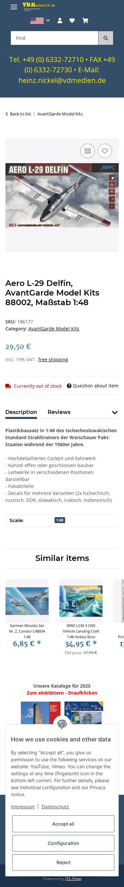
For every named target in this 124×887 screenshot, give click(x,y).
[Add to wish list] (105, 151)
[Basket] (85, 20)
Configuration (63, 843)
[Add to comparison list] (87, 151)
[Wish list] (72, 20)
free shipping (53, 359)
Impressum (23, 806)
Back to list (20, 114)
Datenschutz (55, 806)
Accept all (63, 824)
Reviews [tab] (59, 412)
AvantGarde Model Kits (53, 328)
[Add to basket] (10, 134)
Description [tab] (21, 412)
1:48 (59, 520)
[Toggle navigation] (14, 4)
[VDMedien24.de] (39, 6)
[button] (40, 21)
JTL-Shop (73, 878)
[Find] (105, 38)
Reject (63, 862)
